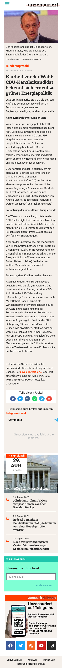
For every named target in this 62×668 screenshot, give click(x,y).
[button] (7, 3)
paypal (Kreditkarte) (31, 371)
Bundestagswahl (17, 66)
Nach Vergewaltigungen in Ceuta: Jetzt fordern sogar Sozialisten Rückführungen (31, 545)
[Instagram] (51, 645)
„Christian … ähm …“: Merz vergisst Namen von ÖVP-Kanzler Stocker (30, 504)
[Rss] (31, 645)
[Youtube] (41, 645)
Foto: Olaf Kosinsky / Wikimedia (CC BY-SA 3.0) (23, 59)
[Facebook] (10, 645)
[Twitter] (20, 645)
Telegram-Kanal (16, 413)
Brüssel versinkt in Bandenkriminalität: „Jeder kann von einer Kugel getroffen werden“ (34, 525)
